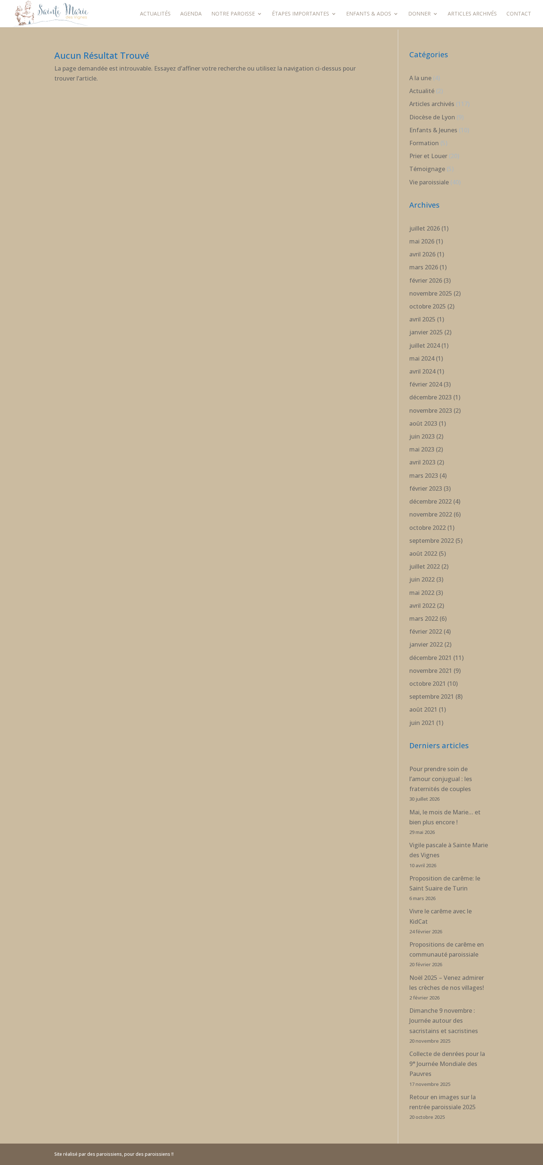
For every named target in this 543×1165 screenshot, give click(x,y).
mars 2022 (423, 618)
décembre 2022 (430, 501)
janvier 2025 (426, 332)
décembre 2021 (430, 658)
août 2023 (423, 423)
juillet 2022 (424, 566)
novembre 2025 (430, 293)
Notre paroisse (233, 14)
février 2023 (425, 488)
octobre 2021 (427, 683)
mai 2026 (421, 241)
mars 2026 (423, 267)
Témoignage (427, 169)
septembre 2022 (431, 540)
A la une (420, 78)
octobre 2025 (427, 306)
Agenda (191, 14)
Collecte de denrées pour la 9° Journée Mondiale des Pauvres (447, 1064)
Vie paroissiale (429, 182)
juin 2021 (422, 723)
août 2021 (423, 709)
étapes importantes (300, 14)
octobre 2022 (427, 528)
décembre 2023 (430, 397)
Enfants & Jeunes (433, 130)
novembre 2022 (430, 514)
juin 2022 (422, 579)
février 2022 (425, 631)
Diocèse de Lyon (432, 117)
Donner (419, 14)
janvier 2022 (426, 644)
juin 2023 (422, 436)
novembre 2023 (430, 410)
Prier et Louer (428, 156)
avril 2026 (422, 254)
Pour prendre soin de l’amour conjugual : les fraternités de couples (440, 779)
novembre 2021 (430, 671)
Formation (424, 143)
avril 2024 (422, 371)
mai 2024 (421, 358)
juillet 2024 (424, 345)
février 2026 (425, 280)
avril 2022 (422, 606)
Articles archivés (472, 14)
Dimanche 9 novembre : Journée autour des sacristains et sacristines (443, 1020)
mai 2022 (421, 593)
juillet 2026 (424, 228)
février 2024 (425, 384)
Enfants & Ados (368, 14)
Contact (518, 14)
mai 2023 (421, 449)
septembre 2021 (431, 696)
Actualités (155, 14)
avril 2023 (422, 462)
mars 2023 (423, 475)
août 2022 (423, 553)
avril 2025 (422, 319)
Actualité (421, 91)
